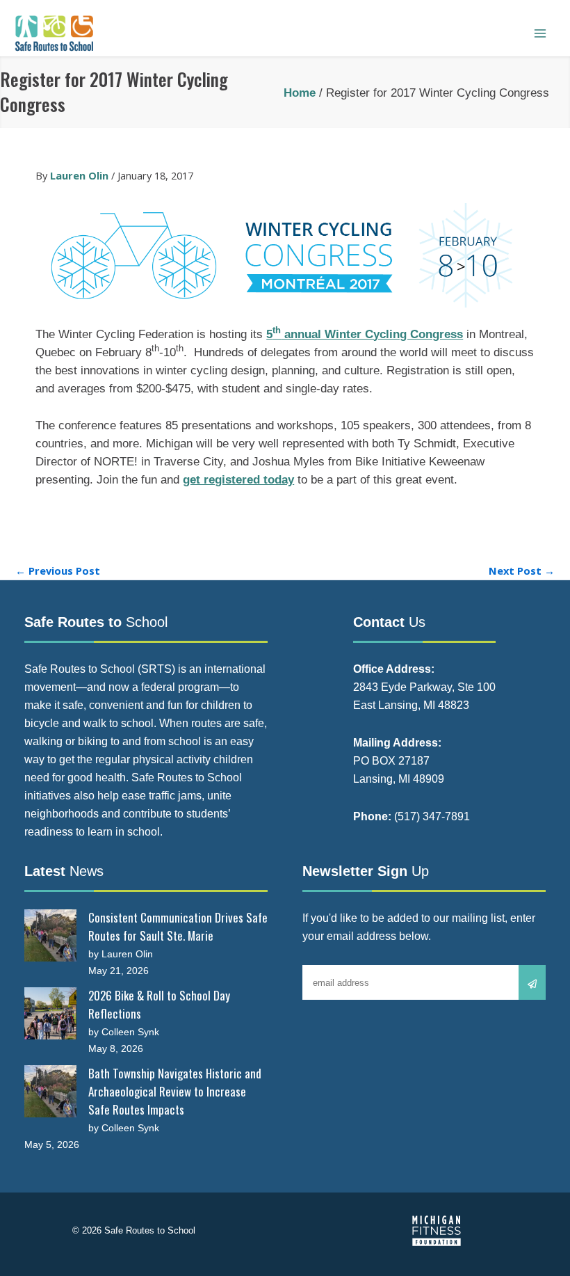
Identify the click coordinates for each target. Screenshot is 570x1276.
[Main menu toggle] (540, 33)
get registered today (238, 479)
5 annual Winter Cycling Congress (364, 334)
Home (300, 92)
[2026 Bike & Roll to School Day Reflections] (50, 1013)
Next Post (522, 571)
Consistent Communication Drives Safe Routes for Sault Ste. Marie (178, 926)
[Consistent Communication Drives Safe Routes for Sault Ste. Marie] (50, 935)
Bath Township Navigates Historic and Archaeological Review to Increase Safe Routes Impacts (174, 1091)
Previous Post (57, 571)
